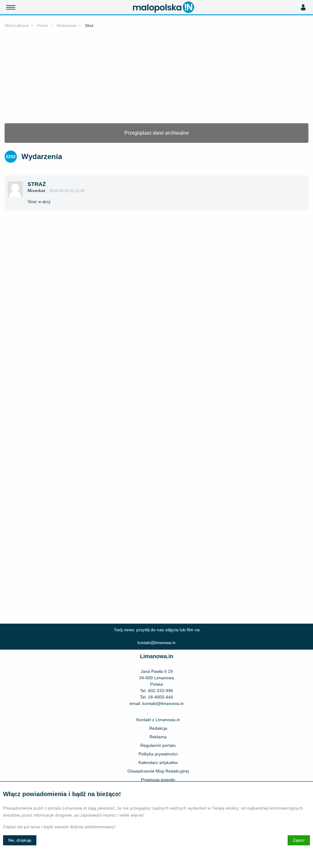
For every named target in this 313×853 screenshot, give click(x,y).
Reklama (158, 736)
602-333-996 (160, 690)
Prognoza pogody (158, 779)
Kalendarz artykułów (158, 762)
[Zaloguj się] (303, 7)
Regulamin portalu (158, 745)
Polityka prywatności (158, 753)
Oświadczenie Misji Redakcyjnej (158, 771)
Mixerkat (36, 190)
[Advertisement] (156, 77)
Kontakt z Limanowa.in (158, 719)
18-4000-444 (160, 697)
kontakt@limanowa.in (156, 642)
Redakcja (158, 728)
